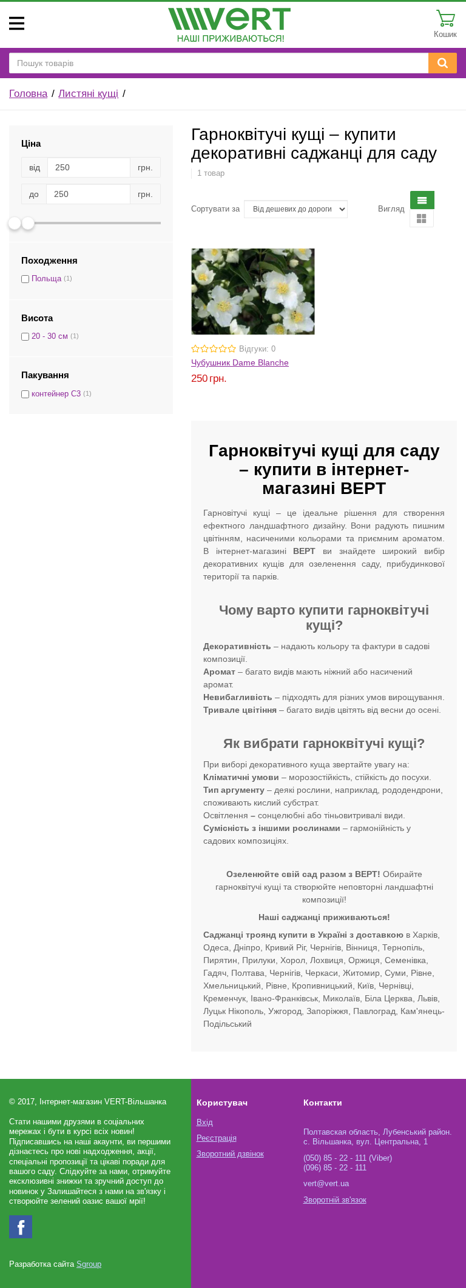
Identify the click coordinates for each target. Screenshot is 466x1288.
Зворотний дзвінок (230, 1154)
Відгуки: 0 (257, 349)
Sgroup (88, 1264)
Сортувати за (215, 209)
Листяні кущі (88, 93)
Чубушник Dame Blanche (240, 362)
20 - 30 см (50, 336)
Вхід (205, 1122)
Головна (28, 93)
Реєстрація (217, 1138)
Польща (46, 279)
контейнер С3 (56, 394)
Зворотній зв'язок (334, 1200)
